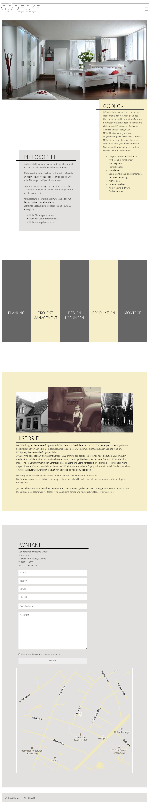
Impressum (29, 797)
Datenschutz (12, 797)
